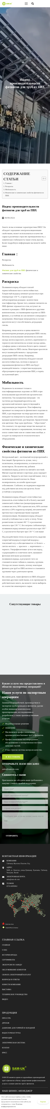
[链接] (7, 3)
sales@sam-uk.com (10, 769)
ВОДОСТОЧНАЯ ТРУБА (11, 1033)
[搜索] (32, 3)
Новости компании (11, 984)
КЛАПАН (5, 1048)
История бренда (9, 955)
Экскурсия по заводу (12, 965)
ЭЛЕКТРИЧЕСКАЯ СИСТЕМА (13, 1043)
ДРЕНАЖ (5, 1023)
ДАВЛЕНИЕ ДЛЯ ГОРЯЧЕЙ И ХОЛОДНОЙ (18, 1028)
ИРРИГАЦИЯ (7, 1038)
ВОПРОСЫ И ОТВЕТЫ (11, 979)
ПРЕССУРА (6, 1018)
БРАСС (4, 1053)
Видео (5, 999)
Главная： (9, 183)
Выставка (6, 989)
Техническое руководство (14, 994)
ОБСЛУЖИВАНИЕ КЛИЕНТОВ (14, 970)
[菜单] (26, 4)
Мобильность (10, 189)
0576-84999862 (12, 886)
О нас (4, 950)
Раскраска (9, 186)
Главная (6, 945)
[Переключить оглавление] (42, 178)
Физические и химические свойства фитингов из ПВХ (24, 194)
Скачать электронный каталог (16, 975)
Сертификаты (8, 960)
